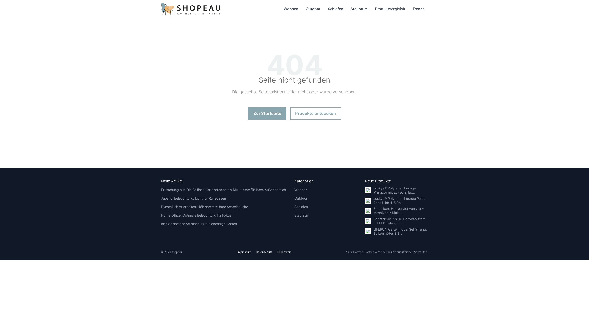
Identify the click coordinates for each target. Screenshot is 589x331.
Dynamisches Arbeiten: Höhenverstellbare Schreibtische (204, 207)
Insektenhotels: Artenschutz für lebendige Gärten (199, 224)
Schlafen (335, 8)
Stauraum (359, 8)
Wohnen (291, 8)
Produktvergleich (390, 8)
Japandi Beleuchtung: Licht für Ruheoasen (193, 198)
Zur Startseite (267, 113)
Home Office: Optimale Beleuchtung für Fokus (196, 215)
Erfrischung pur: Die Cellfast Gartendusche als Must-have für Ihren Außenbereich (223, 190)
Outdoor (313, 8)
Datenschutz (264, 252)
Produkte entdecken (315, 113)
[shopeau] (190, 9)
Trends (419, 8)
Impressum (244, 252)
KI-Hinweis (284, 252)
